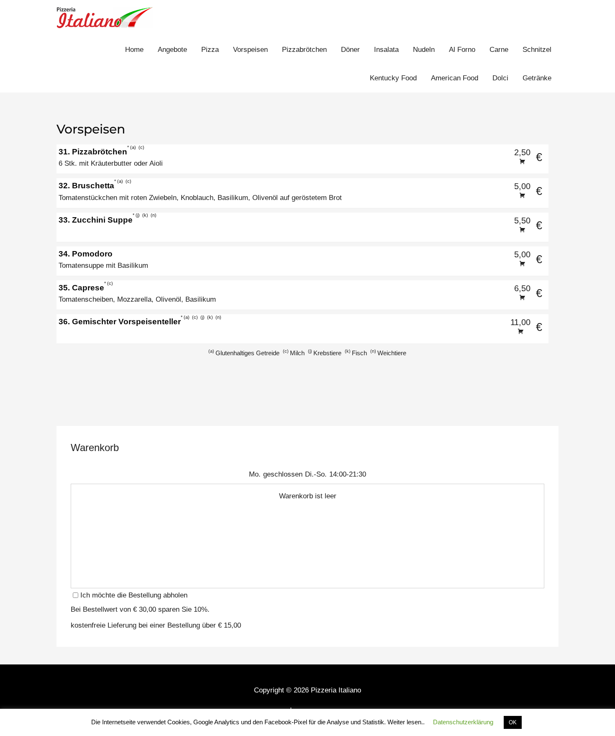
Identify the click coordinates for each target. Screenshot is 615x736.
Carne (498, 50)
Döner (350, 50)
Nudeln (424, 50)
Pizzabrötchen (304, 50)
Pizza (210, 50)
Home (134, 50)
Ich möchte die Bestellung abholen (133, 595)
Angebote (172, 50)
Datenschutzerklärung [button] (463, 722)
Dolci (500, 78)
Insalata (386, 50)
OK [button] (513, 722)
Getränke (537, 78)
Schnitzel (537, 50)
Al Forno (462, 50)
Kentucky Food (393, 78)
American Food (454, 78)
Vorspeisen (250, 50)
